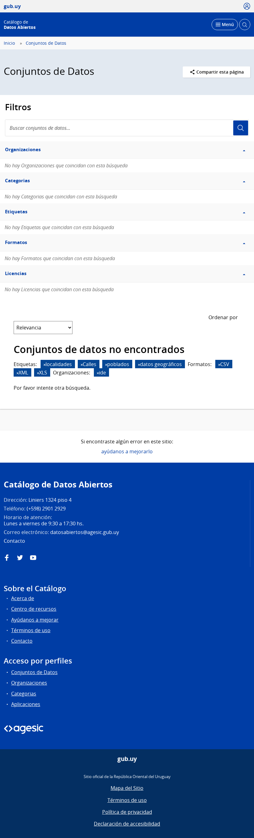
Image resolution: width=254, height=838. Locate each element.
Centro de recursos (33, 608)
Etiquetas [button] (16, 211)
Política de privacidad (127, 812)
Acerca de (22, 598)
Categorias (23, 693)
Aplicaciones (25, 704)
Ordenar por (223, 317)
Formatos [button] (16, 242)
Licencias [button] (15, 273)
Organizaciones (29, 682)
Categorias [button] (17, 180)
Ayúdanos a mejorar (35, 619)
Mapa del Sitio (127, 788)
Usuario (240, 127)
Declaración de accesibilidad (127, 823)
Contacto (22, 640)
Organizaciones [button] (23, 149)
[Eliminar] (45, 364)
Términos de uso (30, 630)
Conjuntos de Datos (46, 43)
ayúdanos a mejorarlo (127, 451)
